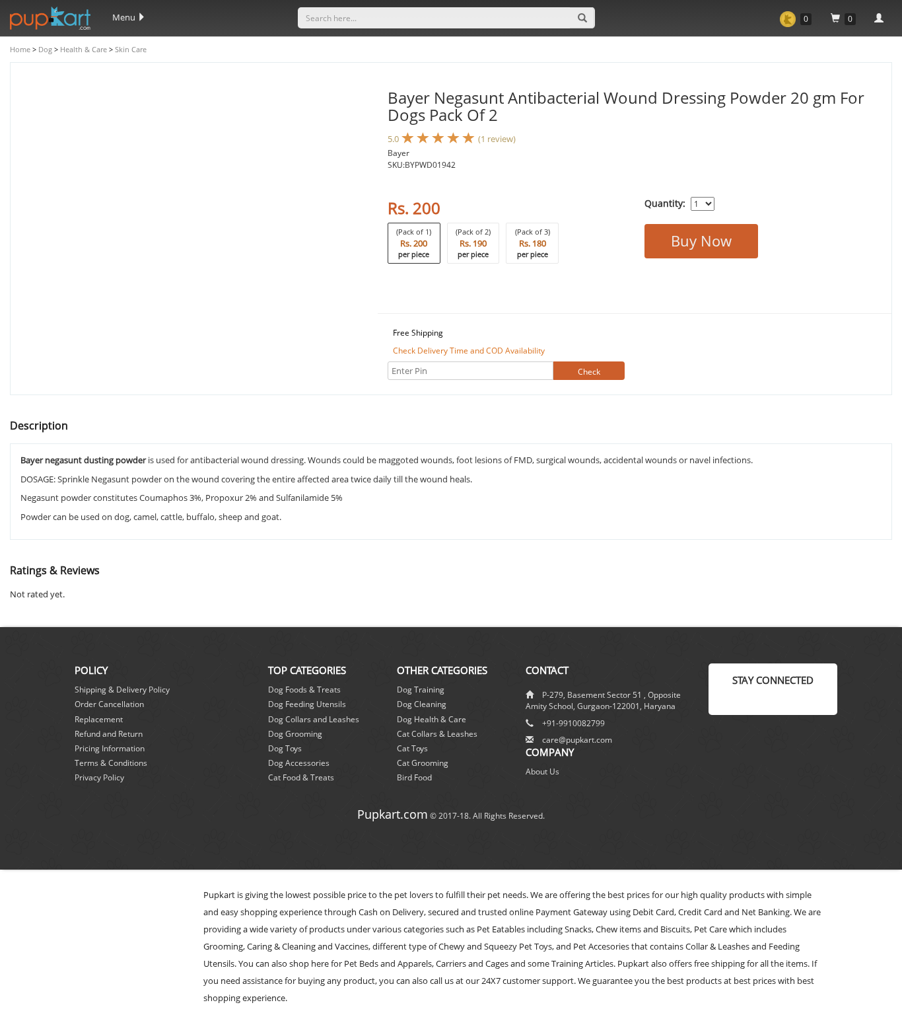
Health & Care (82, 49)
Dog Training (420, 689)
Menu (124, 17)
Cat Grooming (422, 763)
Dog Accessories (299, 763)
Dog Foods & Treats (304, 689)
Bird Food (414, 777)
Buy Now (701, 240)
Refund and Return (109, 733)
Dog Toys (285, 748)
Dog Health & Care (431, 719)
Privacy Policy (99, 777)
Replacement (99, 719)
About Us (542, 771)
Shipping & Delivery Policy (122, 689)
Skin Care (130, 49)
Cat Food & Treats (301, 777)
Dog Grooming (295, 733)
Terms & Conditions (111, 763)
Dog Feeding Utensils (307, 704)
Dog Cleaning (421, 704)
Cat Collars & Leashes (437, 733)
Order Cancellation (109, 704)
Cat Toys (412, 748)
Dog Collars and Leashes (313, 719)
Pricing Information (110, 748)
